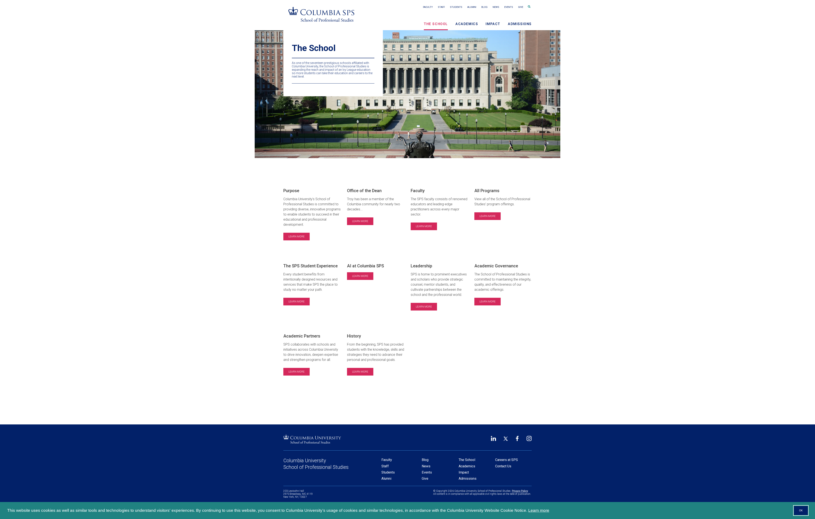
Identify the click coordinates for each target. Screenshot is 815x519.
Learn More (296, 236)
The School (436, 24)
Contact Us (503, 466)
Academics (466, 24)
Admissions (520, 24)
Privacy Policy (520, 490)
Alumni (471, 7)
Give (520, 7)
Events (508, 7)
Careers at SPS (506, 460)
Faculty (428, 7)
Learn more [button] (538, 510)
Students (456, 7)
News (496, 7)
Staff (441, 7)
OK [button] (801, 510)
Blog (484, 7)
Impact (493, 24)
